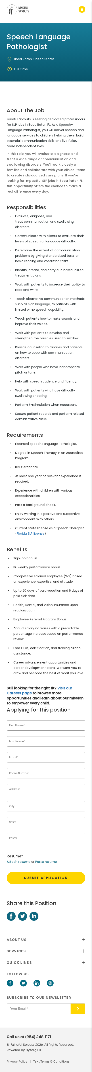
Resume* (15, 856)
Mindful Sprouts (22, 1045)
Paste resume (46, 861)
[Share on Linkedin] (33, 916)
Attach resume (18, 861)
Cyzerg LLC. (34, 1050)
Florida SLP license (30, 533)
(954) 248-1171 (38, 1036)
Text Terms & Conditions (51, 1061)
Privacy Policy (17, 1061)
